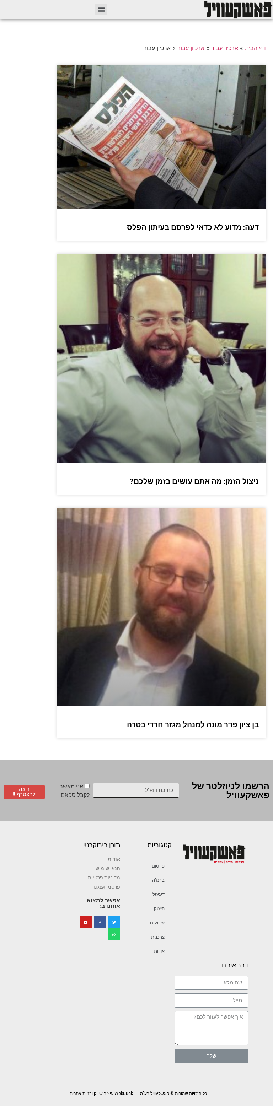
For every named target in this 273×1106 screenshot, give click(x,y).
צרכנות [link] (158, 937)
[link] (238, 9)
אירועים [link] (157, 923)
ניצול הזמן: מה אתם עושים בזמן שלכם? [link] (194, 481)
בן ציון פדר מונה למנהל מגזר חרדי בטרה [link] (193, 725)
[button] (101, 9)
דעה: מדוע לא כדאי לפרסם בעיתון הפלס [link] (193, 227)
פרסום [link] (158, 866)
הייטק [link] (159, 908)
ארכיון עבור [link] (224, 48)
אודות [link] (159, 951)
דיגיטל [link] (158, 894)
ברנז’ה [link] (158, 880)
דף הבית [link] (255, 48)
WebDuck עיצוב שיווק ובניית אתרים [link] (101, 1093)
